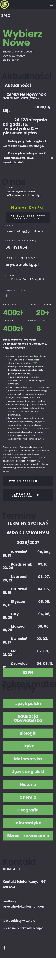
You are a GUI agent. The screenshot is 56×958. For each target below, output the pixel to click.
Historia (28, 784)
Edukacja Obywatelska (28, 718)
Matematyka (28, 759)
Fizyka (28, 746)
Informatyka (28, 823)
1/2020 (34, 363)
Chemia (28, 797)
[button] (28, 672)
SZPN (28, 673)
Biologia (28, 733)
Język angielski (28, 772)
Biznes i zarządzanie (28, 836)
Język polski (28, 704)
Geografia (28, 810)
